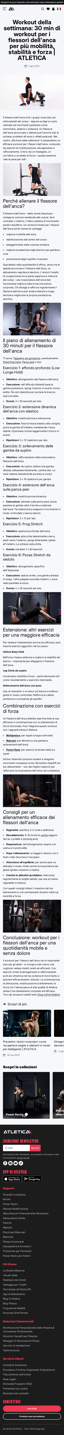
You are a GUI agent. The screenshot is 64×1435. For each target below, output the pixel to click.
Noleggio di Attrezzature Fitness (21, 1340)
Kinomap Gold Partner (15, 1312)
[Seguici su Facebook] (5, 1163)
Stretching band (12, 361)
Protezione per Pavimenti (17, 1251)
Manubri (7, 1227)
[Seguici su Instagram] (10, 1163)
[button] (48, 9)
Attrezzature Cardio (14, 1218)
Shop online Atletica (48, 994)
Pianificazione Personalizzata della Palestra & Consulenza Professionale (28, 1329)
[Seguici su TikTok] (21, 1163)
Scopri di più (23, 1158)
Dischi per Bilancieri (14, 1232)
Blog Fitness (10, 1303)
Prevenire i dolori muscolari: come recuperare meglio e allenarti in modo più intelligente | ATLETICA (26, 1045)
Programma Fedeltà (14, 1308)
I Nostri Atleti (10, 1275)
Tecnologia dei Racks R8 (17, 1289)
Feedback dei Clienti (14, 1279)
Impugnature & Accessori (17, 1246)
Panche (7, 1222)
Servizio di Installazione (16, 1345)
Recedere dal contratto (16, 1393)
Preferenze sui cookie (15, 1388)
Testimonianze (11, 1350)
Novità (6, 1199)
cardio (45, 835)
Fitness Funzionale (13, 1241)
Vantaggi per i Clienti (14, 1284)
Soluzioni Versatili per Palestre (20, 1336)
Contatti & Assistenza (15, 1365)
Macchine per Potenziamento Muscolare (25, 1213)
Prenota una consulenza (32, 1416)
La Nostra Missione (14, 1270)
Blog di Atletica (11, 1298)
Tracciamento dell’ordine (17, 1374)
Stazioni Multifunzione (15, 1208)
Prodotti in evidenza (14, 1194)
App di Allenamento (14, 1294)
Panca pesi (28, 361)
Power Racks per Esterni (17, 1255)
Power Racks (10, 1204)
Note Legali (9, 1379)
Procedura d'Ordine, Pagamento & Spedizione (29, 1369)
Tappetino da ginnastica (26, 358)
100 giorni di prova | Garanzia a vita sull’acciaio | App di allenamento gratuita (32, 2)
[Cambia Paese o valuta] (59, 8)
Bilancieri (8, 1236)
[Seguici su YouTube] (15, 1163)
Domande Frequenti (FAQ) (17, 1383)
